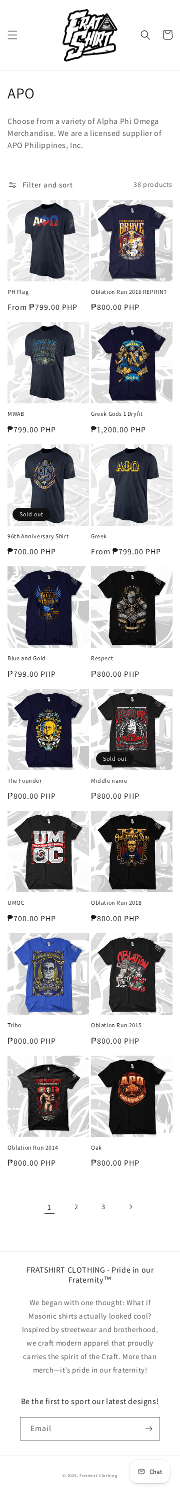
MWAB (16, 413)
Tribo (15, 1025)
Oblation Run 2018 (116, 902)
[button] (13, 35)
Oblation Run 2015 (116, 1025)
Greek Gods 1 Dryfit (116, 413)
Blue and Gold (27, 658)
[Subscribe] (149, 1429)
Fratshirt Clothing (99, 1475)
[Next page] (131, 1207)
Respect (102, 658)
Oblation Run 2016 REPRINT (129, 291)
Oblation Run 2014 (33, 1147)
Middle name (109, 780)
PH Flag (18, 291)
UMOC (16, 902)
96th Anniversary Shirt (38, 536)
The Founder (25, 780)
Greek (99, 536)
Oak (96, 1147)
